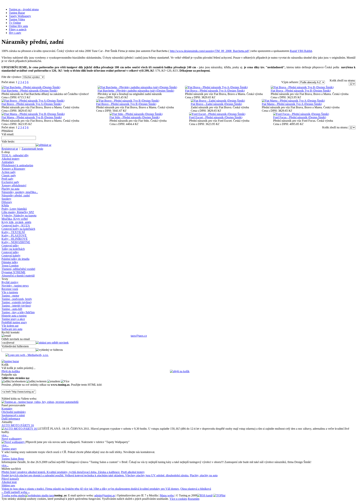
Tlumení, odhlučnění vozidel (18, 268)
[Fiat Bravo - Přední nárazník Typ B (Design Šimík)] (127, 100)
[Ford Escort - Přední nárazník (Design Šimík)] (217, 114)
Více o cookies (178, 498)
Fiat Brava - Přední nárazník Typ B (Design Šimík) (301, 90)
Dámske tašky (9, 262)
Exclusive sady (10, 182)
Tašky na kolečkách (13, 248)
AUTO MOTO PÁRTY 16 (17, 425)
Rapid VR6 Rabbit (301, 51)
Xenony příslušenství (13, 185)
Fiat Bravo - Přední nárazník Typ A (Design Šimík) (31, 104)
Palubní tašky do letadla (15, 258)
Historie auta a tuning (14, 315)
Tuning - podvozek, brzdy (16, 299)
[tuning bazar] (10, 361)
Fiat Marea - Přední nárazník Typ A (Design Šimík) (292, 104)
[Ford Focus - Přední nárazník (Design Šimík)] (301, 114)
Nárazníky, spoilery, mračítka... (19, 192)
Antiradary (7, 162)
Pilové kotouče (10, 478)
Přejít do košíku (10, 371)
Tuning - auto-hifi (11, 309)
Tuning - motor (10, 295)
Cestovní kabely (10, 255)
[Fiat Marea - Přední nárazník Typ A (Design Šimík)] (293, 100)
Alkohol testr (9, 482)
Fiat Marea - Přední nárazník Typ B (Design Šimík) (31, 117)
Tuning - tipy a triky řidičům (18, 312)
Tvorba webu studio (13, 495)
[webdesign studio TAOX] (39, 495)
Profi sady (7, 178)
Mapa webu (167, 495)
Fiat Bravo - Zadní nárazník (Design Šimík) (216, 104)
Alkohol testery (10, 158)
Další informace (10, 418)
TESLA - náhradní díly (15, 155)
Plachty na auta (10, 188)
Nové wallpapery (11, 438)
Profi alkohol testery (133, 472)
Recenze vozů (9, 289)
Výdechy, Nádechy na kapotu (18, 215)
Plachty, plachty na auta (204, 475)
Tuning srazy (9, 448)
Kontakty (6, 408)
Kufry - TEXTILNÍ (13, 232)
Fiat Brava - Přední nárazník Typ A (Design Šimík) (215, 90)
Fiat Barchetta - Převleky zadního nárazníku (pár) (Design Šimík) (136, 90)
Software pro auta (11, 329)
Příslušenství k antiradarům (17, 165)
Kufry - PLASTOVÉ (14, 235)
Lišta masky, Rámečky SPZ (17, 212)
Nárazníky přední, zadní (15, 195)
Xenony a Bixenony (13, 168)
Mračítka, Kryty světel (14, 218)
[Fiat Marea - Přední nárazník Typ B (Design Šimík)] (33, 114)
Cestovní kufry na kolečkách (18, 228)
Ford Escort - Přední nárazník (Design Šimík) (215, 117)
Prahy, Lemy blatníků (14, 208)
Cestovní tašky (10, 245)
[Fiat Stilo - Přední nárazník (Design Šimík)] (136, 114)
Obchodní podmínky (13, 412)
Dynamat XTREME (13, 272)
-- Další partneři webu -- (15, 492)
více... (5, 435)
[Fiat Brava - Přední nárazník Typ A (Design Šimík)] (216, 87)
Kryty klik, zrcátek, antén (16, 222)
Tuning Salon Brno (12, 458)
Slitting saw (8, 485)
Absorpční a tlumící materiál (18, 275)
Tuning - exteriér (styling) (16, 302)
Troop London (10, 265)
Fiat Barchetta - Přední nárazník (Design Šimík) (29, 90)
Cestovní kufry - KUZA (15, 225)
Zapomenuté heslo (32, 148)
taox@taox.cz (139, 335)
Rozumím (193, 498)
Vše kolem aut (9, 325)
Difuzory (6, 202)
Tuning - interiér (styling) (16, 305)
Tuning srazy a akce (13, 319)
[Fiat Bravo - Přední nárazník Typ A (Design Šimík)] (32, 100)
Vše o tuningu (9, 292)
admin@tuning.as (104, 495)
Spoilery (6, 198)
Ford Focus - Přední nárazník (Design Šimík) (299, 117)
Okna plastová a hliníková (195, 488)
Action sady (8, 172)
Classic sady (8, 175)
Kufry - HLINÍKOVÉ (14, 238)
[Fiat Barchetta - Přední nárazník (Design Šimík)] (30, 87)
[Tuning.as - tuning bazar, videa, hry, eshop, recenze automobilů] (39, 401)
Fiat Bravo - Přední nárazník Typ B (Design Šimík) (126, 104)
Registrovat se (9, 148)
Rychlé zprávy (9, 282)
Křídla (5, 205)
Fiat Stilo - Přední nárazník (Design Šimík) (135, 117)
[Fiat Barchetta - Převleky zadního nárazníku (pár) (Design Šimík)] (137, 87)
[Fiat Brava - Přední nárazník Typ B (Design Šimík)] (302, 87)
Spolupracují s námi (13, 415)
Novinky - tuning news (15, 285)
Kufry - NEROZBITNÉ (15, 242)
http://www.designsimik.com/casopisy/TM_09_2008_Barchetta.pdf (209, 51)
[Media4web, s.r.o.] (178, 356)
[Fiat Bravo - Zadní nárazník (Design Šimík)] (218, 100)
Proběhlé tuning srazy (14, 322)
